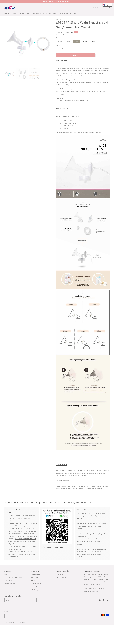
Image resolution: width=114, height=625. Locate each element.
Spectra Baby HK (12, 622)
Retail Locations (35, 574)
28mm (85, 41)
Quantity (58, 45)
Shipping (58, 34)
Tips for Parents (61, 577)
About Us (6, 574)
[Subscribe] (34, 600)
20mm (69, 41)
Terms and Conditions (10, 583)
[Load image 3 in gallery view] (34, 73)
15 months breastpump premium (13, 577)
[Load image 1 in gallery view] (10, 73)
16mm (61, 41)
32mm (93, 41)
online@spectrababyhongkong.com (25, 539)
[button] (25, 13)
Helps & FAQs (34, 590)
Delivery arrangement (62, 480)
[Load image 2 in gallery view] (22, 73)
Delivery (33, 580)
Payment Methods (61, 465)
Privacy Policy (8, 580)
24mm (76, 41)
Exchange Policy (35, 587)
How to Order (34, 577)
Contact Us (60, 574)
